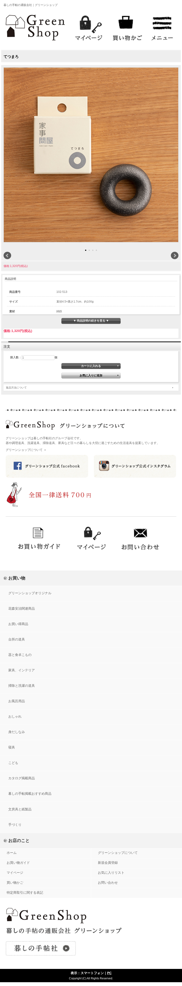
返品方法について (16, 387)
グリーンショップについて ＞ (26, 450)
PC (109, 973)
